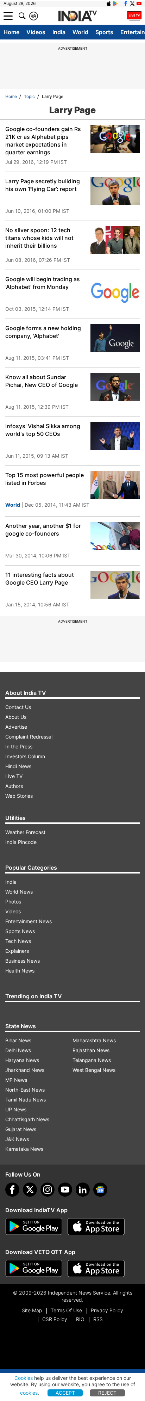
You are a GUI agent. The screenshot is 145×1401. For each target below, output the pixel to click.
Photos (13, 902)
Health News (19, 971)
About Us (15, 717)
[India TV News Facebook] (125, 3)
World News (19, 892)
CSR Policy (54, 1319)
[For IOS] (96, 1268)
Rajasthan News (90, 1050)
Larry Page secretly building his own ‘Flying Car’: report (42, 185)
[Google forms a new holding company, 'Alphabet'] (115, 338)
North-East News (25, 1090)
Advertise (16, 727)
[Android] (115, 3)
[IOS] (108, 3)
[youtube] (65, 1190)
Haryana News (22, 1060)
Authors (14, 786)
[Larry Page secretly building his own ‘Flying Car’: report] (115, 191)
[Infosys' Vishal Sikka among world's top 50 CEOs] (115, 436)
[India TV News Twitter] (132, 3)
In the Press (18, 746)
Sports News (20, 931)
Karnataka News (24, 1149)
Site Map (32, 1310)
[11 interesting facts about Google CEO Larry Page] (115, 585)
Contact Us (18, 707)
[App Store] (96, 1226)
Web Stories (19, 796)
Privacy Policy (107, 1310)
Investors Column (25, 756)
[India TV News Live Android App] (33, 1226)
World (80, 32)
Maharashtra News (94, 1040)
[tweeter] (30, 1190)
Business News (22, 961)
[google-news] (100, 1190)
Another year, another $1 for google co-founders (43, 529)
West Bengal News (93, 1070)
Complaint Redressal (28, 737)
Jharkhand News (24, 1070)
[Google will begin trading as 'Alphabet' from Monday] (115, 289)
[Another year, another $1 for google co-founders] (115, 536)
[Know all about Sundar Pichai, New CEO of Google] (115, 387)
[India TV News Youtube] (139, 3)
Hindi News (18, 766)
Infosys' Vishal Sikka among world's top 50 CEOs (42, 429)
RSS (98, 1319)
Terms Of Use (66, 1310)
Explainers (17, 951)
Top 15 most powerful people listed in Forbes (44, 478)
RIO (80, 1319)
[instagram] (47, 1190)
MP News (16, 1080)
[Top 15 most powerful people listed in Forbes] (115, 485)
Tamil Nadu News (25, 1100)
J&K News (17, 1139)
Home (11, 32)
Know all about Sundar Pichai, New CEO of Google (41, 381)
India (58, 32)
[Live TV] (134, 15)
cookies (29, 1393)
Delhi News (18, 1050)
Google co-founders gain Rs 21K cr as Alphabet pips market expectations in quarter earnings (43, 140)
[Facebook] (12, 1190)
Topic (29, 96)
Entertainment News (28, 921)
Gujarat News (20, 1129)
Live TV (14, 776)
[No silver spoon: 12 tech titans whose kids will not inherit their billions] (115, 240)
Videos (35, 32)
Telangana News (91, 1060)
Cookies (23, 1378)
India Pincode (21, 842)
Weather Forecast (25, 832)
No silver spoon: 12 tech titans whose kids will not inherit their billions (39, 238)
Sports (104, 32)
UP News (15, 1109)
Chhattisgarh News (27, 1119)
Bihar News (18, 1040)
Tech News (18, 941)
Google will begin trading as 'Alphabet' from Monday (42, 283)
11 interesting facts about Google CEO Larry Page (39, 578)
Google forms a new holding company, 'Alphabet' (43, 332)
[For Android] (33, 1268)
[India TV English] (77, 16)
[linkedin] (83, 1190)
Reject (107, 1393)
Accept (65, 1393)
